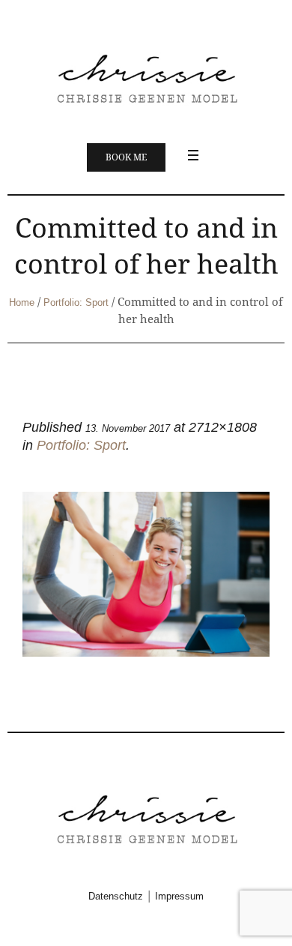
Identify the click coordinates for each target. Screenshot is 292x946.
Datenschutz (115, 896)
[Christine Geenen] (146, 77)
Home (21, 302)
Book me (126, 157)
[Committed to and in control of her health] (146, 574)
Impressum (179, 896)
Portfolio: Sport (76, 302)
